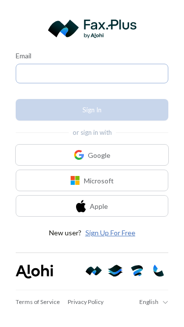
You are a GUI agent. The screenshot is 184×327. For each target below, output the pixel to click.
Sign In (92, 110)
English (148, 301)
